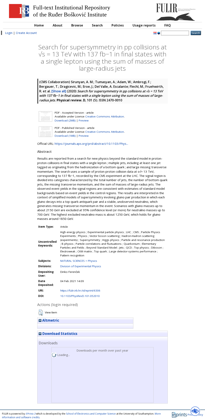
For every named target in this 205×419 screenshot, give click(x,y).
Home (39, 25)
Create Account (26, 33)
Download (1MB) (65, 136)
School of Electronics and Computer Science (91, 413)
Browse (77, 25)
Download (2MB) (65, 120)
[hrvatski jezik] (155, 33)
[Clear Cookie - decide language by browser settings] (158, 33)
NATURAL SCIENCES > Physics (78, 261)
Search (97, 25)
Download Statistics (59, 333)
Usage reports (144, 25)
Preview (83, 120)
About (57, 25)
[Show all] (58, 91)
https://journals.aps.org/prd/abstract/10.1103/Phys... (91, 144)
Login (8, 33)
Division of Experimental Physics (80, 266)
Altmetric (50, 320)
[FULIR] (175, 10)
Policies (118, 25)
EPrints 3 (30, 413)
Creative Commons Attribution (104, 116)
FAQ (167, 25)
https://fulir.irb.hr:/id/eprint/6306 (80, 290)
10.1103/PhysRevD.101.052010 (80, 296)
